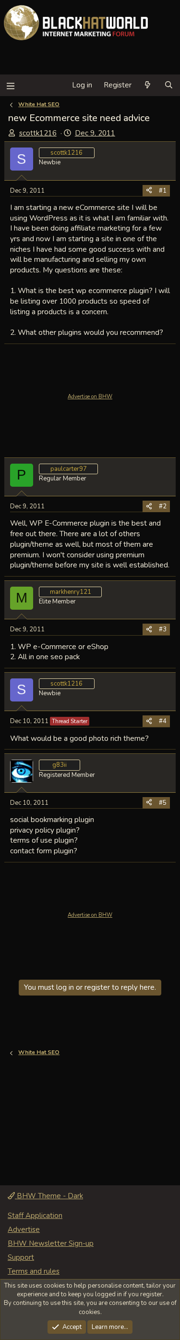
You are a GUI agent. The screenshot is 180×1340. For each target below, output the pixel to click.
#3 (163, 629)
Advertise (24, 1229)
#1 (163, 190)
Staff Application (35, 1215)
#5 (163, 803)
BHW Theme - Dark (49, 1196)
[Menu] (10, 85)
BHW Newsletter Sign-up (51, 1243)
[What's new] (147, 85)
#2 (163, 506)
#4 (163, 721)
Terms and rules (34, 1271)
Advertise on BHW (90, 396)
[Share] (149, 191)
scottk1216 (38, 133)
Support (21, 1257)
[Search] (168, 85)
